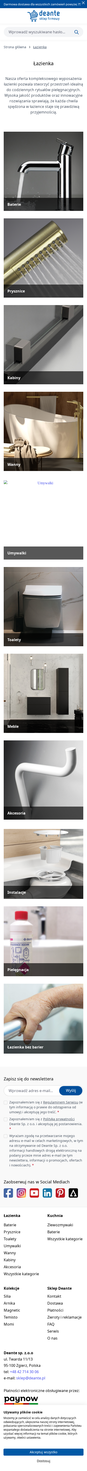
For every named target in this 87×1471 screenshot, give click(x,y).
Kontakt (54, 1296)
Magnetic (12, 1310)
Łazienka (12, 1215)
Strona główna (15, 47)
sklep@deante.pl (30, 1378)
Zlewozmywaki (60, 1224)
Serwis (53, 1331)
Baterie (10, 1224)
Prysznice (12, 1231)
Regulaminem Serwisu (60, 1102)
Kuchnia (55, 1215)
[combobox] (43, 32)
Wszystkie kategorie (21, 1273)
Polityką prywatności (59, 1119)
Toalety (10, 1238)
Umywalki (12, 1245)
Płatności (55, 1310)
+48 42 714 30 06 (24, 1371)
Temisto (11, 1317)
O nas (52, 1338)
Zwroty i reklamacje (64, 1317)
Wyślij (71, 1090)
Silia (7, 1296)
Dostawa (55, 1303)
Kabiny (10, 1259)
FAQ (51, 1324)
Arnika (9, 1303)
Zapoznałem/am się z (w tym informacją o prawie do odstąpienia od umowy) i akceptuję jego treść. (46, 1107)
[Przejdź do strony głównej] (43, 16)
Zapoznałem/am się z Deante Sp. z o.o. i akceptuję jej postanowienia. (45, 1124)
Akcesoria (12, 1266)
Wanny (10, 1252)
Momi (9, 1324)
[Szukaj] (76, 32)
